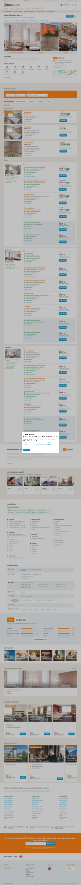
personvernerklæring (40, 444)
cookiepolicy (48, 444)
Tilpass (55, 450)
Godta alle (26, 450)
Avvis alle (34, 450)
